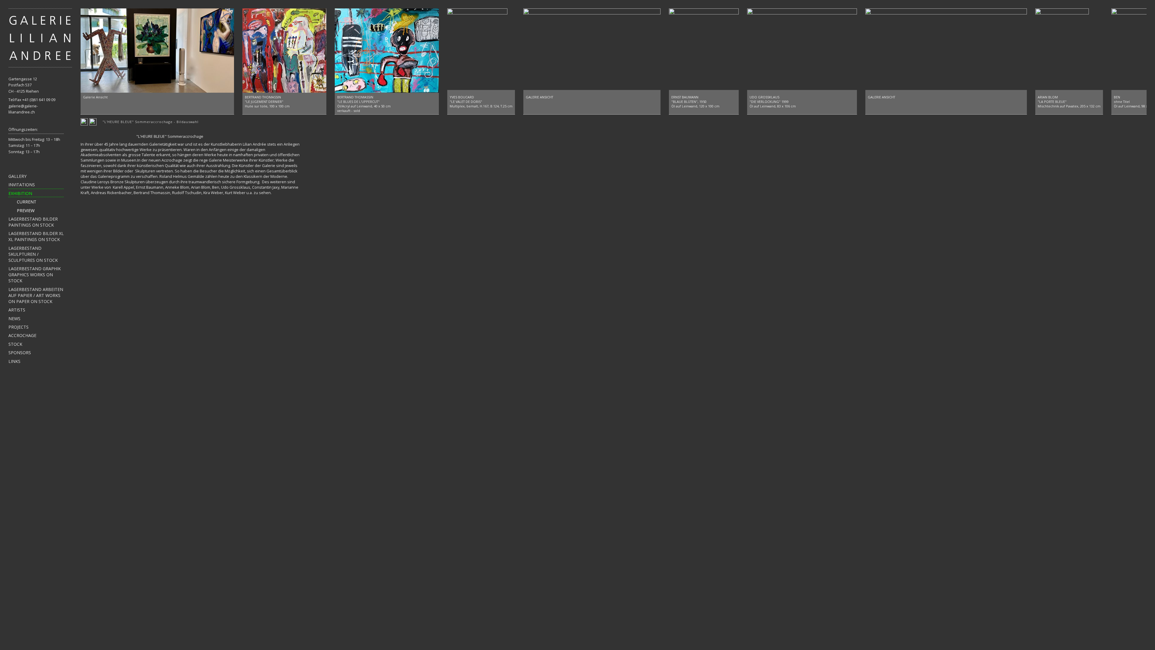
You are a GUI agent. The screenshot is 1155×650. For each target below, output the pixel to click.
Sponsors (19, 352)
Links (14, 361)
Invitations (21, 184)
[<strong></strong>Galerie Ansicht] (157, 50)
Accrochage (22, 335)
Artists (16, 310)
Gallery (17, 176)
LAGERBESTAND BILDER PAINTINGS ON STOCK (33, 222)
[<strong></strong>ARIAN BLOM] (1062, 50)
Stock (15, 344)
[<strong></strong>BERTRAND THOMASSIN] (284, 50)
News (14, 318)
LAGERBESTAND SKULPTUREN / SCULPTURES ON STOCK (33, 254)
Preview (26, 210)
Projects (18, 327)
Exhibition (20, 193)
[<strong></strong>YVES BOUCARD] (477, 50)
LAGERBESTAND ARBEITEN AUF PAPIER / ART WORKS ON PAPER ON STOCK (35, 295)
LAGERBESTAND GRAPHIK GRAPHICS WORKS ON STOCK (34, 274)
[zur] (40, 37)
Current (26, 202)
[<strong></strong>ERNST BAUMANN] (704, 50)
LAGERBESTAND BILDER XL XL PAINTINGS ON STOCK (36, 236)
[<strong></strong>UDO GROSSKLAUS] (802, 50)
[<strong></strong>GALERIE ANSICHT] (592, 50)
